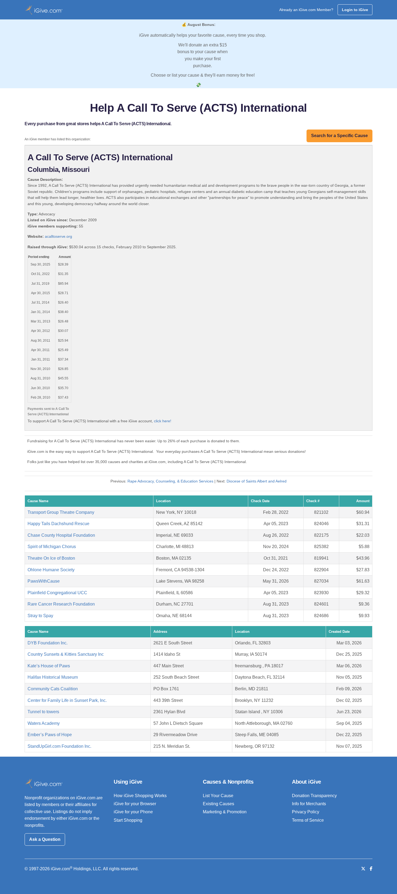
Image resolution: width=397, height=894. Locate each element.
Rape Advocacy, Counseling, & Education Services (170, 481)
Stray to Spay (40, 615)
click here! (162, 421)
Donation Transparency (314, 795)
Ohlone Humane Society (51, 569)
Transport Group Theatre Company (61, 512)
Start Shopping (128, 820)
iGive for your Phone (133, 812)
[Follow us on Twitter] (363, 868)
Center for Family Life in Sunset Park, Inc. (67, 700)
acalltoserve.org (58, 236)
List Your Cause (218, 795)
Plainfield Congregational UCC (57, 592)
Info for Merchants (309, 803)
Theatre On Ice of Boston (51, 558)
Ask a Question (44, 839)
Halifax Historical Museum (53, 677)
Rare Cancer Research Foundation (61, 604)
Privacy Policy (305, 812)
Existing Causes (218, 803)
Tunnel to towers (43, 711)
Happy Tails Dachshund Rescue (58, 523)
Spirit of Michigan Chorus (52, 546)
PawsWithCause (44, 581)
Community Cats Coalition (53, 688)
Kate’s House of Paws (49, 666)
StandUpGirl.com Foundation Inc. (59, 746)
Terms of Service (308, 820)
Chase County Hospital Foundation (61, 535)
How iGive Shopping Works (140, 795)
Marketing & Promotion (225, 812)
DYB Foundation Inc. (48, 643)
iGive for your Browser (135, 803)
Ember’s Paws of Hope (50, 734)
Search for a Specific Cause (339, 135)
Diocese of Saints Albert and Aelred (257, 481)
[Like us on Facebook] (371, 868)
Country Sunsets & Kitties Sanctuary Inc (66, 654)
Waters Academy (44, 723)
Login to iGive (355, 10)
